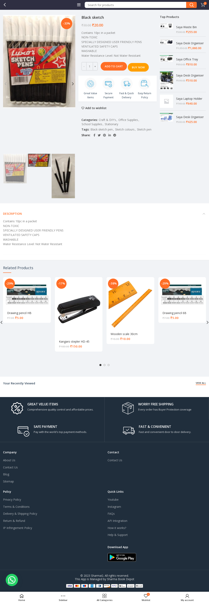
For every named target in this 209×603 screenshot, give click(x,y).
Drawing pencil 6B (174, 313)
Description (12, 214)
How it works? (117, 528)
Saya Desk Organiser (190, 43)
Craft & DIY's (107, 120)
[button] (12, 580)
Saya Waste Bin (186, 27)
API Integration (117, 521)
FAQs (111, 514)
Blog (6, 474)
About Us (9, 460)
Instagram (114, 507)
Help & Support (118, 535)
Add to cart (114, 66)
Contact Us (10, 467)
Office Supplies (128, 120)
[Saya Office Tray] (166, 60)
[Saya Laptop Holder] (166, 101)
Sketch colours (125, 129)
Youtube (113, 499)
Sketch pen (144, 129)
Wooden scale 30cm (124, 334)
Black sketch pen (101, 129)
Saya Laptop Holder (189, 99)
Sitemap (8, 481)
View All (201, 382)
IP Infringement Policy (17, 528)
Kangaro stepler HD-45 (74, 341)
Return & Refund (14, 521)
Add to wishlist (96, 108)
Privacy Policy (12, 499)
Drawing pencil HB (19, 313)
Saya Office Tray (187, 59)
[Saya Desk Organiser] (166, 44)
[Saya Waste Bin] (166, 28)
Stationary (111, 124)
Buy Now (138, 67)
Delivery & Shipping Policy (20, 514)
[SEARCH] (191, 5)
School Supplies (92, 124)
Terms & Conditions (16, 507)
